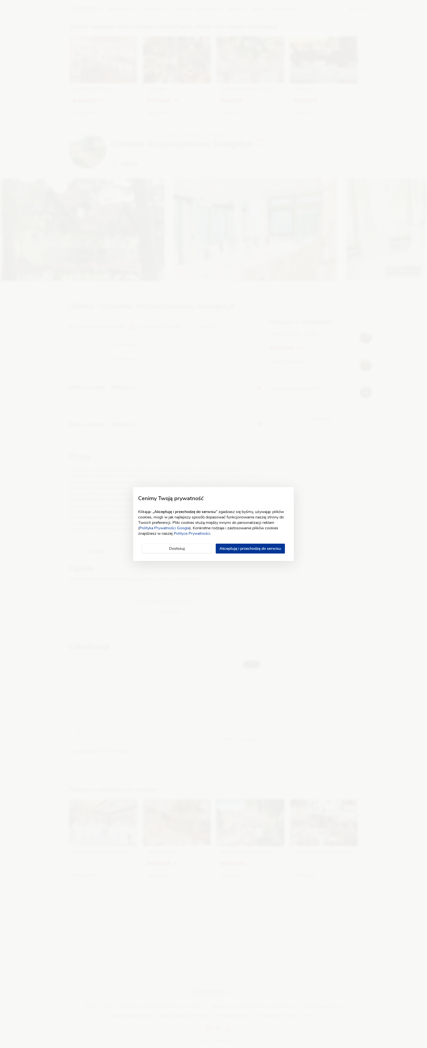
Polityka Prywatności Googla (164, 528)
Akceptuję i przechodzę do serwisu (250, 548)
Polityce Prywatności (192, 533)
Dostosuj (177, 548)
